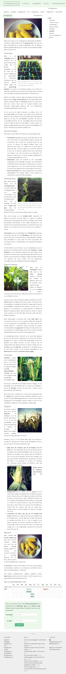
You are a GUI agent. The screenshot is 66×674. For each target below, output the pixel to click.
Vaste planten (59, 12)
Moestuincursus (11, 4)
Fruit (28, 12)
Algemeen (6, 12)
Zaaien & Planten (53, 26)
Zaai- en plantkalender (55, 35)
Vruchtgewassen (7, 15)
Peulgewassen (35, 12)
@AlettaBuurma (54, 643)
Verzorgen (52, 29)
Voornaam (9, 616)
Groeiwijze (52, 20)
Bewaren (51, 33)
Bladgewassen (22, 12)
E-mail (9, 621)
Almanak (7, 637)
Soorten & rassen (53, 22)
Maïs (23, 27)
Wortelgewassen (38, 15)
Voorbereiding (53, 24)
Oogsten (51, 31)
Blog (26, 637)
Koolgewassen (50, 12)
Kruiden (43, 12)
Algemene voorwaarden (55, 647)
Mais (5, 589)
